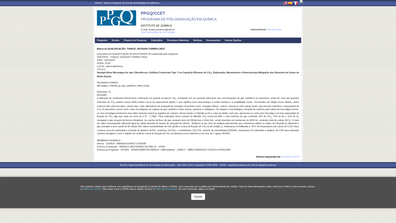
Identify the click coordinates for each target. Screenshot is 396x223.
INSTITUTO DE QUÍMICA (156, 25)
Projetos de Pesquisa (135, 40)
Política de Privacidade (166, 189)
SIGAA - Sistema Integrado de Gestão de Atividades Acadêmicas (127, 3)
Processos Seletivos (178, 40)
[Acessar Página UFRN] (301, 1)
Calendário (157, 40)
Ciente (198, 196)
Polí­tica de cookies (91, 189)
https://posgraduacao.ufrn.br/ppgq (158, 32)
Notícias (197, 40)
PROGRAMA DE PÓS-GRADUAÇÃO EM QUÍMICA (179, 19)
